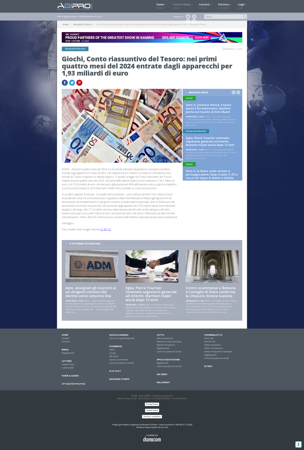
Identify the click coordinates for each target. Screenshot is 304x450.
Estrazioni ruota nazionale (169, 341)
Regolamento (68, 352)
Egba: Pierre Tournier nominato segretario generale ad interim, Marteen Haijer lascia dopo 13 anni (210, 141)
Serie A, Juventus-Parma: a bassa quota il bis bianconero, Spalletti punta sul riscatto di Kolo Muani (208, 108)
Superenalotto (213, 334)
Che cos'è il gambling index (121, 338)
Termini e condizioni (152, 416)
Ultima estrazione (165, 338)
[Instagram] (193, 16)
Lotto (160, 334)
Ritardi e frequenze (166, 344)
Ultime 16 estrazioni (213, 348)
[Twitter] (193, 21)
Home (161, 6)
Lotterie (67, 361)
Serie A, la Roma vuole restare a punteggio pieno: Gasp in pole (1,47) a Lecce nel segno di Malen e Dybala (212, 174)
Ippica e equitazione (168, 359)
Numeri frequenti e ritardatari (218, 351)
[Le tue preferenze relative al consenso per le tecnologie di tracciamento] (298, 444)
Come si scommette (118, 359)
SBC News (162, 374)
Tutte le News (182, 6)
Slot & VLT (115, 371)
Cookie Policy (152, 410)
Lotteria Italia (68, 367)
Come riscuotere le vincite (121, 362)
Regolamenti (162, 362)
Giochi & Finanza (118, 334)
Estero (208, 366)
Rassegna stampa (119, 379)
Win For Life (209, 341)
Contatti (204, 6)
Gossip (112, 352)
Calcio (112, 349)
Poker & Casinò (70, 375)
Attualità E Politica (82, 24)
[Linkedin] (187, 16)
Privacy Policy (152, 404)
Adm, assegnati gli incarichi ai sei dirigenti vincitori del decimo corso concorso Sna (90, 291)
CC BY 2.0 (105, 229)
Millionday (163, 382)
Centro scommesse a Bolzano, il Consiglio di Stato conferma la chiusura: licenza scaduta (211, 291)
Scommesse (115, 346)
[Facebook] (187, 21)
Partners (224, 6)
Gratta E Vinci (68, 364)
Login (241, 6)
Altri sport (113, 356)
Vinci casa (209, 338)
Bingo (65, 349)
